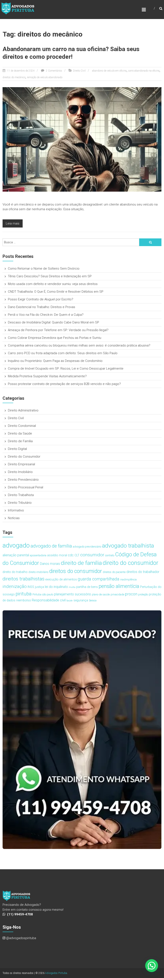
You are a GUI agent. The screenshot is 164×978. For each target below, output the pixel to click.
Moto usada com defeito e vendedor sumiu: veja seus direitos (53, 284)
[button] (151, 965)
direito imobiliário (38, 572)
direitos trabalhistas (23, 579)
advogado (16, 545)
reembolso (23, 600)
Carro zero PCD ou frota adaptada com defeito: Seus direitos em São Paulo (62, 353)
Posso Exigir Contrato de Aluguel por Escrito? (40, 299)
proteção (143, 594)
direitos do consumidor (75, 571)
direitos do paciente (114, 572)
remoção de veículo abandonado (44, 77)
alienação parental (16, 555)
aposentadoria (38, 555)
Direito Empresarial (21, 464)
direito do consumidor (130, 562)
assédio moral (57, 555)
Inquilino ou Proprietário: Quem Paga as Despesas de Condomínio (55, 361)
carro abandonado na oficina (144, 70)
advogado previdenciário (87, 546)
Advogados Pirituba (56, 973)
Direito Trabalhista (21, 495)
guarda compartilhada (98, 579)
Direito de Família (20, 441)
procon (131, 594)
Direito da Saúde (20, 433)
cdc (71, 555)
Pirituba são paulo (42, 594)
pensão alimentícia (119, 586)
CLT (77, 555)
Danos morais (50, 564)
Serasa (93, 600)
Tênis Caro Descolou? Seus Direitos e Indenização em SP (50, 276)
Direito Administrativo (23, 410)
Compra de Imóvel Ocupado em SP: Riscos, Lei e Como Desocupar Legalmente (65, 368)
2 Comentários (53, 70)
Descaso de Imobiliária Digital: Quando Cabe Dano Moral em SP (53, 322)
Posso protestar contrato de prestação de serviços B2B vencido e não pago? (64, 384)
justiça (39, 587)
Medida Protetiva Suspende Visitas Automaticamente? (47, 376)
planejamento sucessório (72, 594)
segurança (80, 600)
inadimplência (128, 579)
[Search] (150, 242)
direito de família (81, 562)
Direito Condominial (22, 426)
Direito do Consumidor (24, 456)
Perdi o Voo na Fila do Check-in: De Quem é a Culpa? (45, 315)
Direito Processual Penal (25, 487)
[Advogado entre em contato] (82, 729)
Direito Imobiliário (20, 472)
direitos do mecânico (14, 77)
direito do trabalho (15, 572)
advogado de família (51, 546)
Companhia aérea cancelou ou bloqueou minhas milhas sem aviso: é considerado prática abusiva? (79, 345)
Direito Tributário (20, 503)
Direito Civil (79, 70)
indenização (15, 586)
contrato (109, 555)
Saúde (69, 600)
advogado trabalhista (128, 545)
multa (72, 587)
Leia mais (12, 223)
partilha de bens (87, 587)
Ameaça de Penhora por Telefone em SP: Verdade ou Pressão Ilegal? (58, 330)
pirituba (24, 594)
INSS (31, 587)
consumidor (92, 554)
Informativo (16, 510)
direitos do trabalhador (142, 572)
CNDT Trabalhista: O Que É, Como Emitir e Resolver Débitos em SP (55, 292)
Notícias (14, 518)
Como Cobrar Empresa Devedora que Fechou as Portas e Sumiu (54, 338)
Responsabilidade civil (49, 600)
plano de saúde (101, 594)
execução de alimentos (61, 579)
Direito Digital (17, 449)
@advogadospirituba (21, 938)
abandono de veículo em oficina (109, 70)
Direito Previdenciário (23, 480)
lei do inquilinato (56, 587)
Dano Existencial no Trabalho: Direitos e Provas (41, 307)
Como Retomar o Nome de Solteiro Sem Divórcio (43, 268)
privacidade (117, 594)
